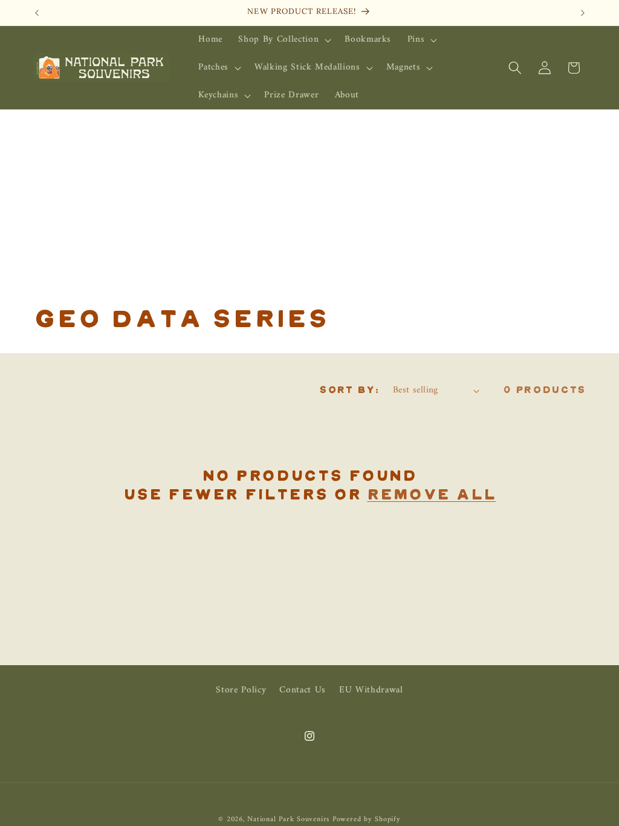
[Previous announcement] (37, 12)
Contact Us (302, 690)
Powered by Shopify (366, 819)
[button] (283, 40)
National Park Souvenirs (288, 819)
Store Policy (241, 690)
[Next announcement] (582, 12)
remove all (431, 495)
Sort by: (349, 390)
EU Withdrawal (371, 690)
